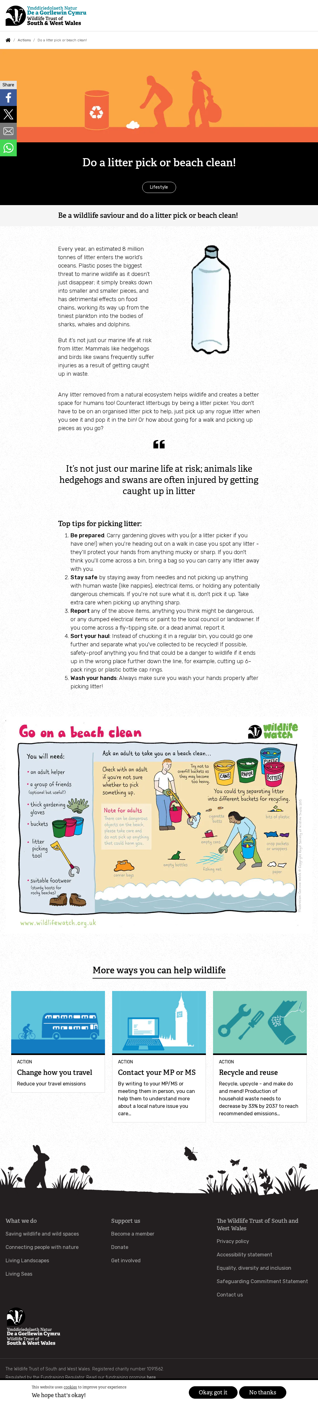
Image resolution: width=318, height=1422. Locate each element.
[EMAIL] (8, 131)
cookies (70, 1387)
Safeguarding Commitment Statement (262, 1281)
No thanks (262, 1392)
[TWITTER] (8, 114)
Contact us (230, 1295)
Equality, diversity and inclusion (254, 1268)
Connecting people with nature (42, 1247)
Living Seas (19, 1274)
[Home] (46, 16)
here (151, 1377)
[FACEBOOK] (8, 97)
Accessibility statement (244, 1255)
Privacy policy (233, 1241)
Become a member (132, 1234)
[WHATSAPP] (8, 148)
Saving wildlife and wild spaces (42, 1234)
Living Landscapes (27, 1261)
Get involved (126, 1261)
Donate (119, 1247)
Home (8, 40)
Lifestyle (159, 187)
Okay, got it (213, 1392)
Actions (24, 40)
